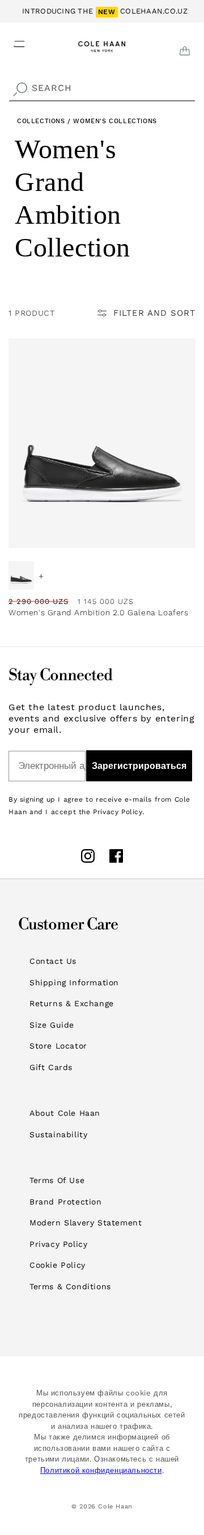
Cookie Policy (57, 1264)
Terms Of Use (56, 1180)
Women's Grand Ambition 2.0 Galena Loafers (98, 612)
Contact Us (52, 961)
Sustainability (58, 1134)
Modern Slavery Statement (85, 1222)
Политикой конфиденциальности (101, 1470)
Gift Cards (51, 1067)
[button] (12, 41)
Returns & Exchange (71, 1003)
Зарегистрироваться (139, 766)
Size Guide (51, 1024)
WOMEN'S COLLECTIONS (114, 121)
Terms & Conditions (70, 1286)
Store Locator (58, 1045)
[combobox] (102, 88)
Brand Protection (65, 1201)
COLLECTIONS (41, 121)
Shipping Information (74, 982)
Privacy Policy (58, 1244)
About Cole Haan (64, 1112)
